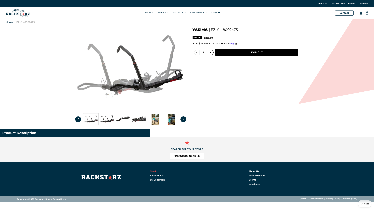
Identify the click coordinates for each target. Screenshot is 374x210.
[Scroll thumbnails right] (183, 119)
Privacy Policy (333, 198)
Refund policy (350, 198)
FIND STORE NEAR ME (187, 156)
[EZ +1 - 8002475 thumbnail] (90, 119)
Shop (148, 12)
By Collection (157, 179)
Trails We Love (337, 3)
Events (351, 3)
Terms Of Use (316, 198)
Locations (363, 3)
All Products (157, 175)
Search (215, 12)
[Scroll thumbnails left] (78, 119)
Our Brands (197, 12)
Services (163, 12)
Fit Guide (178, 12)
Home (9, 22)
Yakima (200, 30)
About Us (322, 3)
